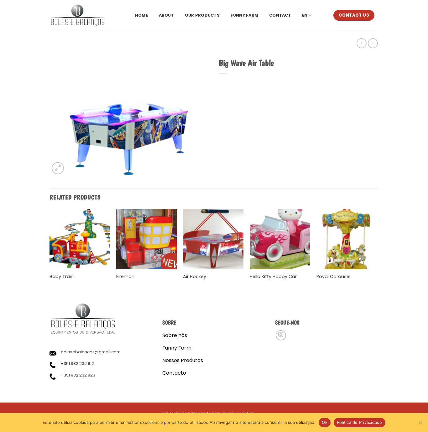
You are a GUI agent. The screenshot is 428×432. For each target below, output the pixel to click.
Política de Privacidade (359, 422)
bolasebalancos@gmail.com (91, 352)
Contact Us (354, 15)
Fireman (125, 277)
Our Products (202, 15)
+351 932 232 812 (77, 363)
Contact (280, 15)
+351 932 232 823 (78, 375)
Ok (324, 422)
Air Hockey (194, 277)
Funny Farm (244, 15)
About (166, 15)
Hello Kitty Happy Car (273, 277)
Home (141, 15)
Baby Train (62, 277)
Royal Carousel (333, 277)
